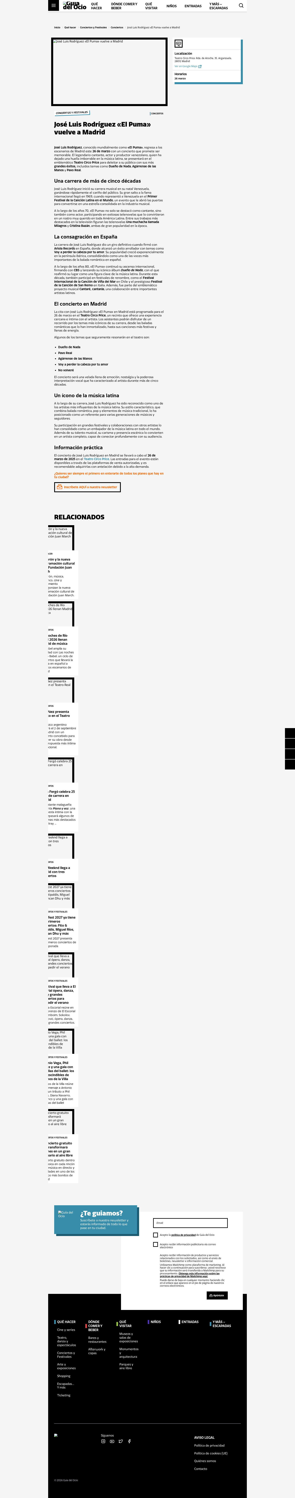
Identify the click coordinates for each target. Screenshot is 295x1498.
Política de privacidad (209, 1445)
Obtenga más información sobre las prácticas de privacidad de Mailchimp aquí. (190, 1275)
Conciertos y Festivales (93, 27)
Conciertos (117, 27)
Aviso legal (204, 1438)
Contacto (200, 1469)
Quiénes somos (205, 1461)
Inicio (57, 27)
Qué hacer (70, 27)
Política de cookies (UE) (211, 1453)
